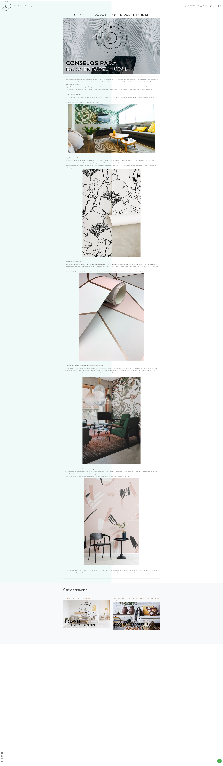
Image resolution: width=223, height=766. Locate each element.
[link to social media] (219, 761)
